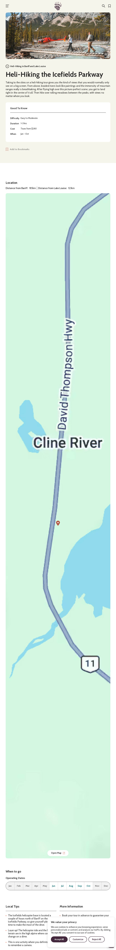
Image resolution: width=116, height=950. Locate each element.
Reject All (96, 939)
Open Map (56, 853)
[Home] (58, 6)
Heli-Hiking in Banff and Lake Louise (28, 66)
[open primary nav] (7, 6)
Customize (78, 939)
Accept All (59, 939)
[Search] (103, 6)
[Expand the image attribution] (105, 54)
